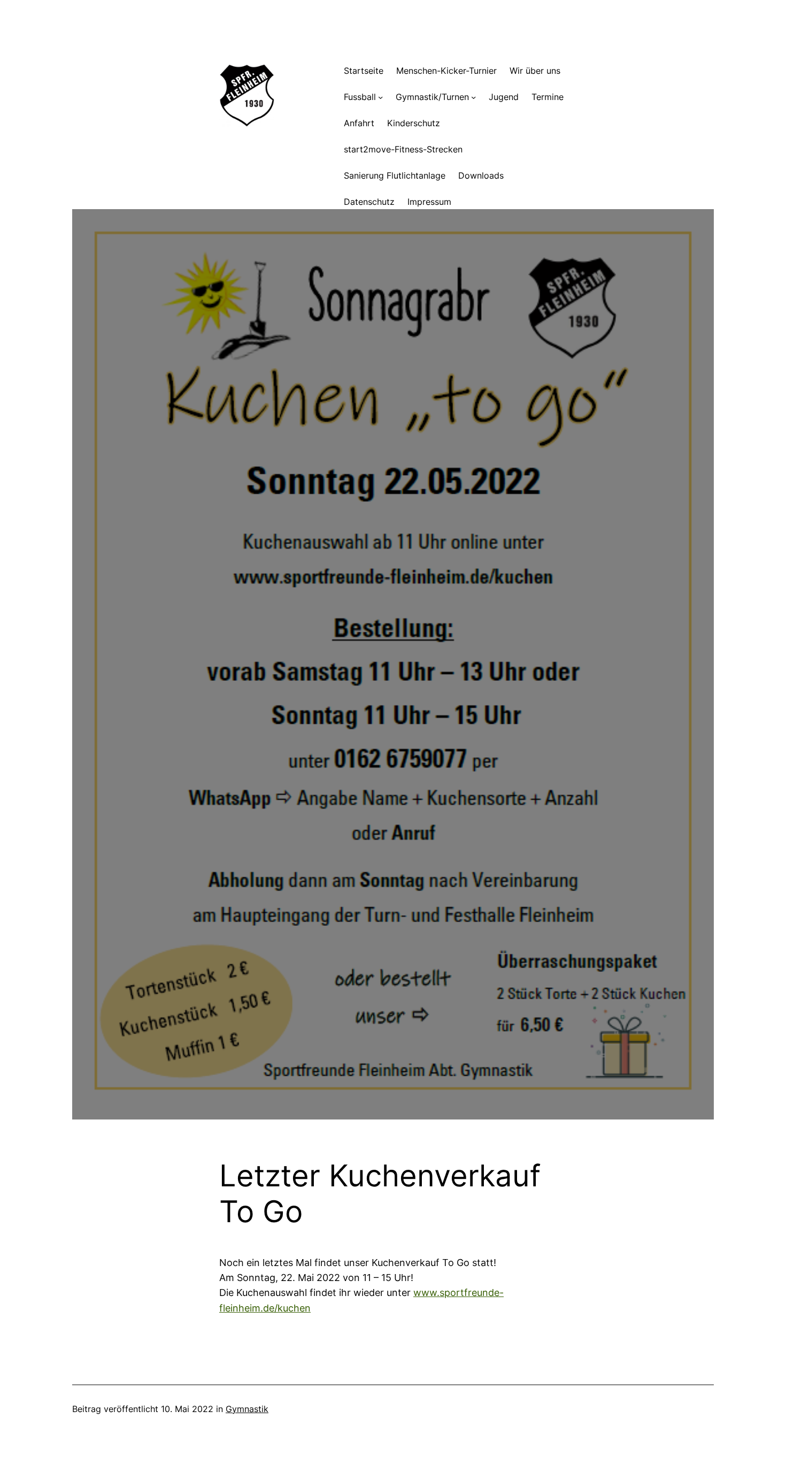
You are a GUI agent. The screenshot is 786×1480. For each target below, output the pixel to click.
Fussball (360, 97)
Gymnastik (247, 1409)
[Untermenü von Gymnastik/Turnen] (473, 97)
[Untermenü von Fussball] (380, 97)
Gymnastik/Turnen (432, 97)
